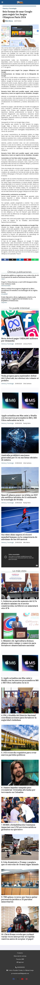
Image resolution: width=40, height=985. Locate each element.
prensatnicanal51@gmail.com (20, 973)
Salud (3, 279)
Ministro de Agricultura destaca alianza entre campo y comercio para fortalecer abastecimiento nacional (18, 643)
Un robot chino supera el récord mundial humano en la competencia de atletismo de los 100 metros (19, 537)
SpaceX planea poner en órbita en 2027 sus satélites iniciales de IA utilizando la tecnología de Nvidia (19, 497)
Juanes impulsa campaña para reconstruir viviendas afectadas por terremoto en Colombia (18, 789)
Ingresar (21, 962)
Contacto (20, 953)
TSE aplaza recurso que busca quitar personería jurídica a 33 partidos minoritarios (19, 899)
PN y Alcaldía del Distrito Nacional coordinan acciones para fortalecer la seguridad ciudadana (18, 717)
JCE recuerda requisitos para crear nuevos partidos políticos (18, 753)
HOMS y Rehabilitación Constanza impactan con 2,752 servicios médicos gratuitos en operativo (18, 827)
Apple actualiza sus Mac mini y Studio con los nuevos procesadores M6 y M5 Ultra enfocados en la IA (19, 417)
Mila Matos (9, 21)
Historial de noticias (20, 956)
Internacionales (6, 285)
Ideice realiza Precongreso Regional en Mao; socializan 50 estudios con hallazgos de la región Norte (19, 290)
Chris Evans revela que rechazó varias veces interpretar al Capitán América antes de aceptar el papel (17, 936)
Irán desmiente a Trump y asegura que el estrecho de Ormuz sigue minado (20, 863)
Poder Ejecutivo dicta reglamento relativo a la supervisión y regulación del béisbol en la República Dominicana (18, 299)
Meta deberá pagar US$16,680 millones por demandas (19, 339)
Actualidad (4, 294)
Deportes (4, 302)
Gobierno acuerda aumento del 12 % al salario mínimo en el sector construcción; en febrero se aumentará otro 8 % (19, 604)
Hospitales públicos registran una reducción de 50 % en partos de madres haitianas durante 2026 (20, 276)
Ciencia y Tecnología (9, 8)
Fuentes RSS (20, 959)
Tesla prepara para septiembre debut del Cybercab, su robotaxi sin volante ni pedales (20, 378)
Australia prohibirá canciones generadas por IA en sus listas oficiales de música (19, 457)
